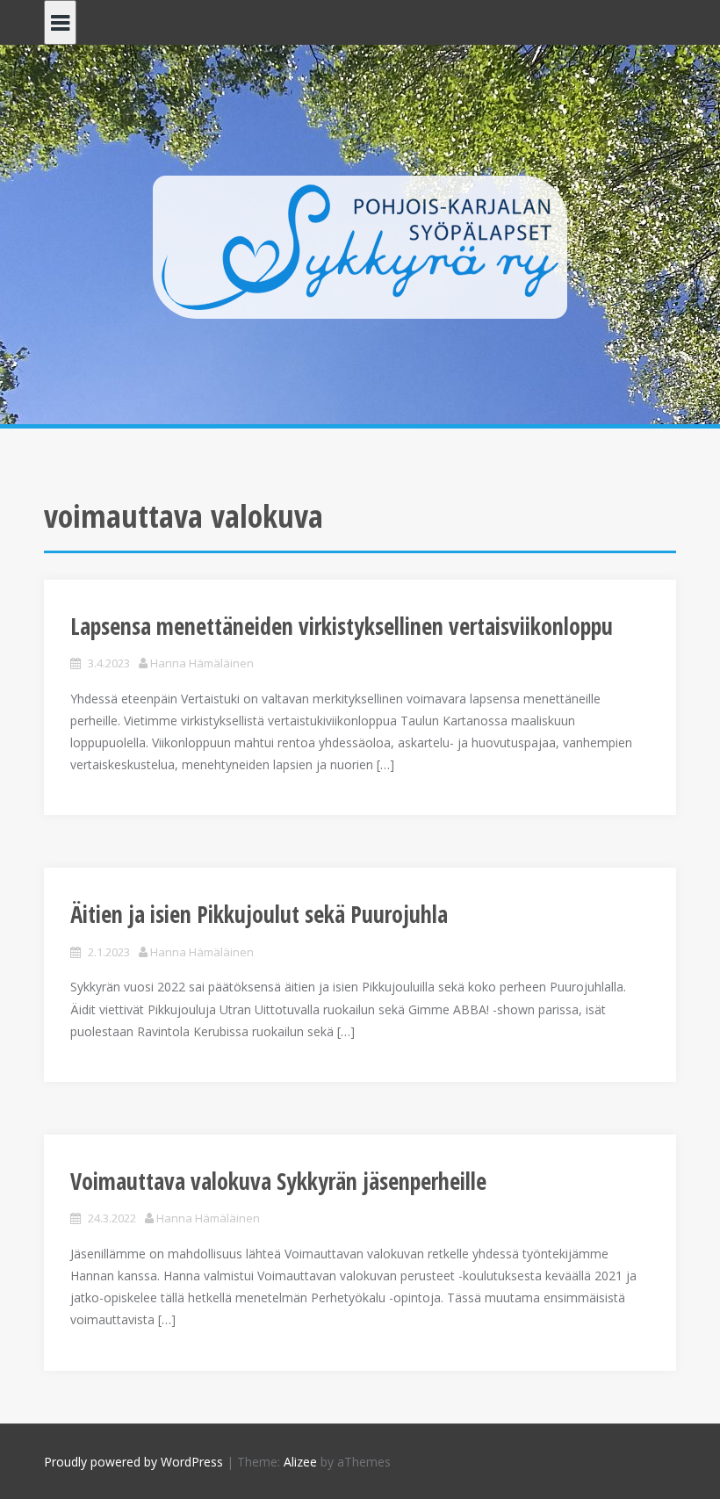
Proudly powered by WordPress (133, 1461)
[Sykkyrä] (360, 245)
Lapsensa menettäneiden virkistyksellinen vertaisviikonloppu (341, 626)
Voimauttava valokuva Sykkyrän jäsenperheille (278, 1181)
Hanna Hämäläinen (202, 663)
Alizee (300, 1461)
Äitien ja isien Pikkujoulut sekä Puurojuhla (259, 914)
